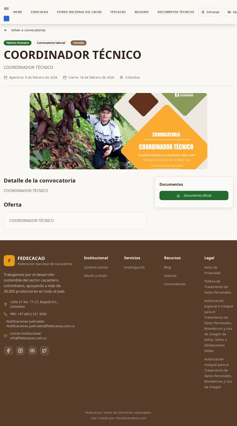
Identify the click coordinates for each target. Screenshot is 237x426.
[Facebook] (8, 350)
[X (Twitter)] (44, 350)
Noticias (170, 275)
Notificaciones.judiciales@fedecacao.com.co (40, 326)
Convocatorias (175, 284)
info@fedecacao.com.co (28, 338)
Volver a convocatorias (28, 30)
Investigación (134, 267)
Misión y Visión (95, 275)
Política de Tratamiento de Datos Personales (217, 287)
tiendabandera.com (131, 418)
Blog (167, 267)
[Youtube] (32, 350)
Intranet (213, 12)
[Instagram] (20, 350)
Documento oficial (198, 195)
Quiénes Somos (96, 267)
